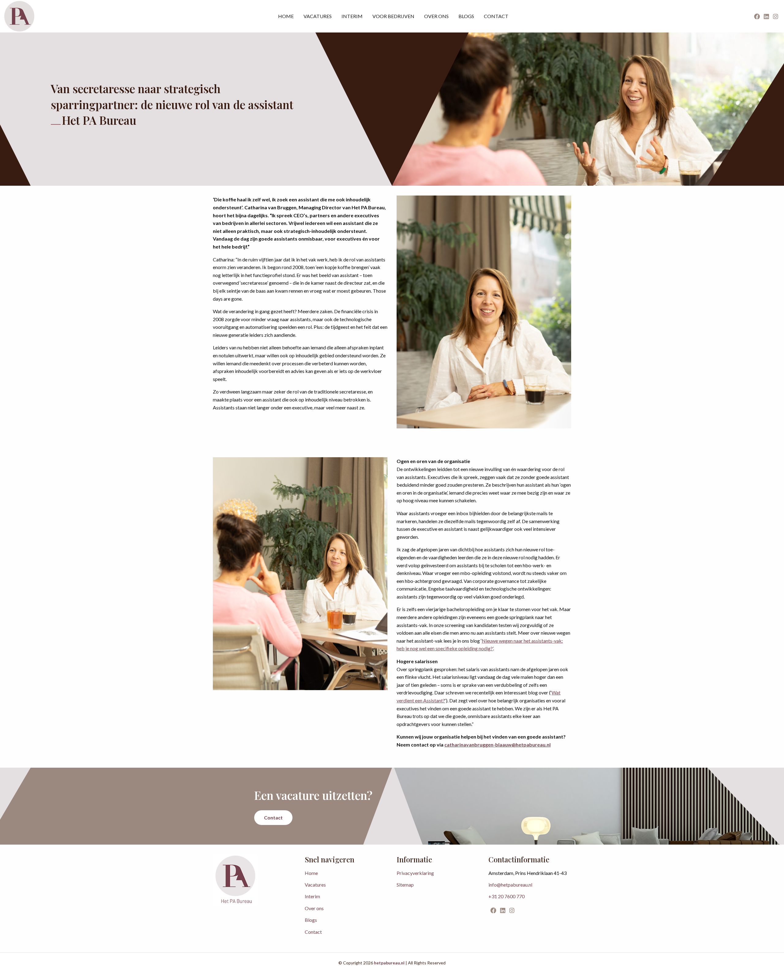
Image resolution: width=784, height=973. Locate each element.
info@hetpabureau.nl (510, 884)
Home (286, 16)
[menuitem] (286, 16)
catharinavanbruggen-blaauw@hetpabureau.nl (497, 744)
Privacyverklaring (415, 873)
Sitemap (405, 884)
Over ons (436, 16)
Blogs (466, 16)
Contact (496, 16)
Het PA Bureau (19, 16)
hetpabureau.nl (389, 962)
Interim (352, 16)
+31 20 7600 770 (506, 896)
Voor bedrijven (393, 16)
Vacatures (317, 16)
